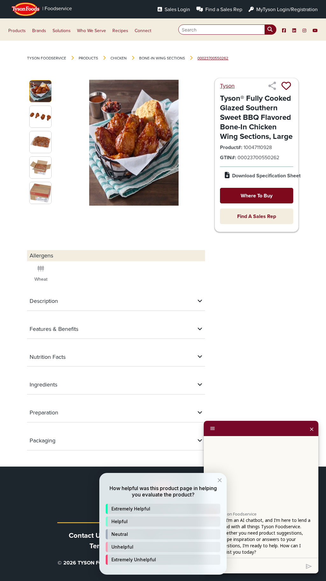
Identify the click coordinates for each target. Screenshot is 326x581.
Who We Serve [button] (91, 30)
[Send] (309, 565)
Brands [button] (39, 30)
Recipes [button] (120, 30)
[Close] (311, 428)
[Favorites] (286, 86)
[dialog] (163, 524)
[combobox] (227, 29)
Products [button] (17, 30)
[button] (163, 509)
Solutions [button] (62, 30)
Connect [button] (143, 30)
